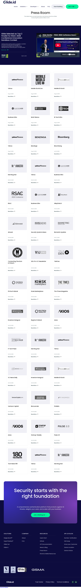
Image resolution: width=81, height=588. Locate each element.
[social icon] (73, 582)
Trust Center (39, 582)
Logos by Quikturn (4, 587)
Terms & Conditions (63, 582)
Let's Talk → (72, 6)
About (43, 6)
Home (16, 6)
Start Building (58, 6)
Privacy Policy (50, 582)
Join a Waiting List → (40, 515)
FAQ (48, 6)
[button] (24, 6)
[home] (10, 2)
